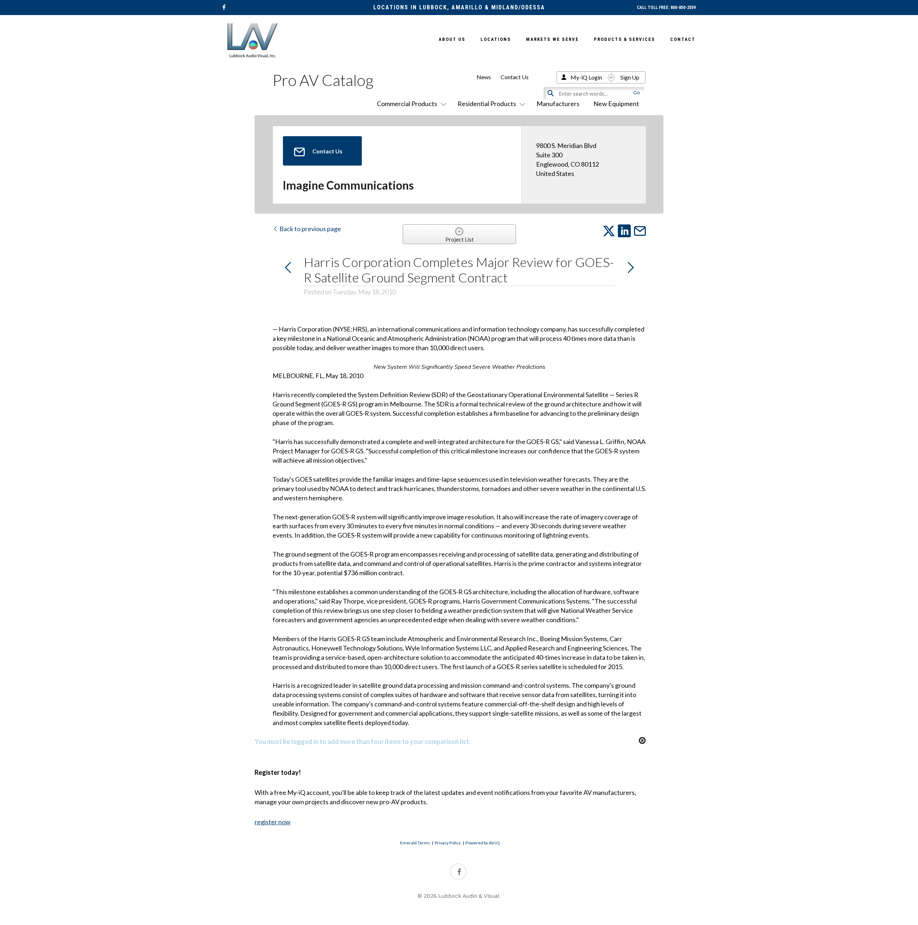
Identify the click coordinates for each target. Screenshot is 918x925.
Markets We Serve (552, 39)
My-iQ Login (586, 77)
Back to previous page (309, 229)
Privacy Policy (448, 842)
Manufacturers (557, 104)
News (484, 76)
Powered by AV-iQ (482, 842)
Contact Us (515, 76)
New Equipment (616, 104)
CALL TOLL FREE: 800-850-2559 (666, 7)
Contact (682, 39)
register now (272, 822)
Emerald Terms (415, 842)
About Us (452, 39)
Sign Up (629, 77)
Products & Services (624, 39)
